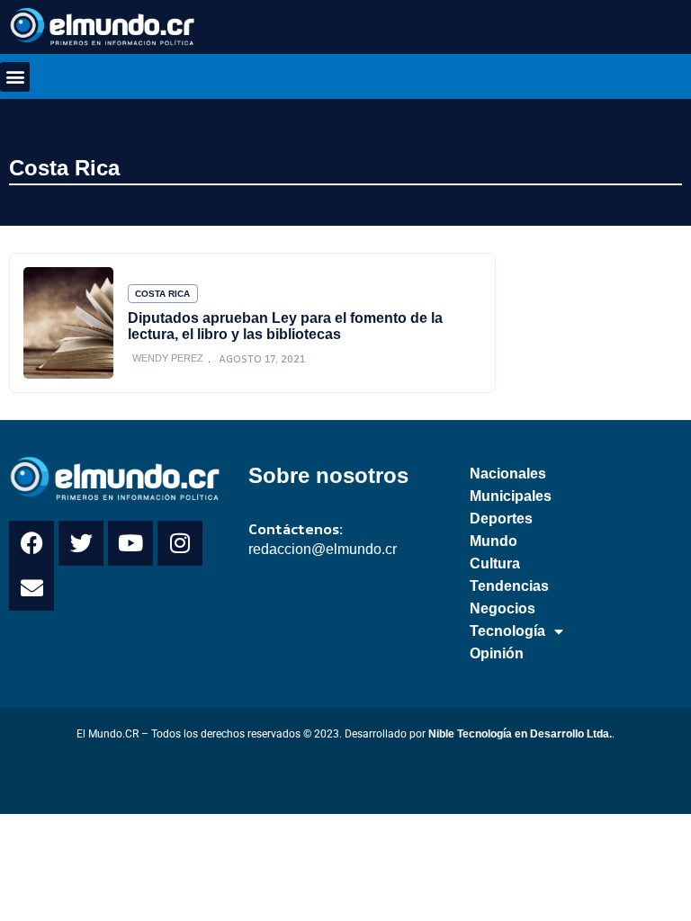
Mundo (493, 541)
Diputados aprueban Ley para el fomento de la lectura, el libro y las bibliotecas (285, 326)
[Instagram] (179, 543)
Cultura (495, 563)
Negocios (502, 608)
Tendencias (509, 586)
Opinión (497, 653)
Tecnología (507, 631)
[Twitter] (80, 543)
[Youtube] (130, 543)
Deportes (501, 518)
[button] (15, 77)
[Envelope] (31, 588)
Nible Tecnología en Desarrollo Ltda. (520, 734)
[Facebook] (31, 543)
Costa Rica (64, 168)
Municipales (511, 496)
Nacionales (508, 473)
